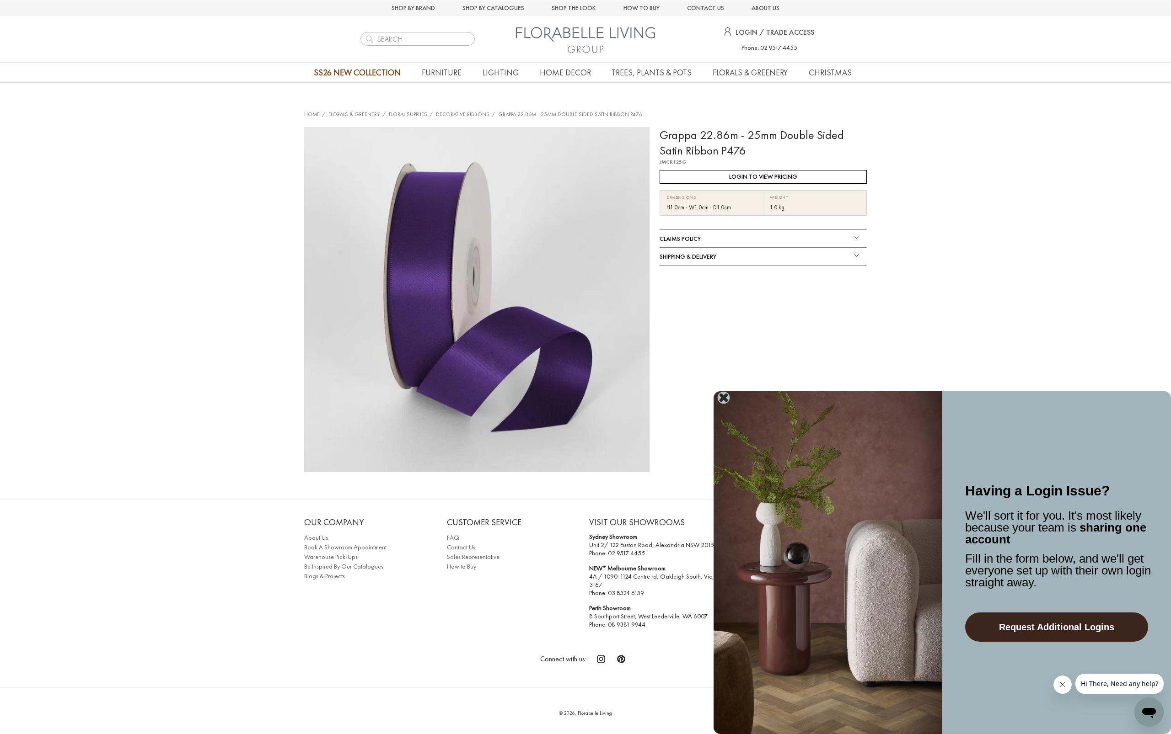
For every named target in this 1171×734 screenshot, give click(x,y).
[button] (441, 72)
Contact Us (461, 547)
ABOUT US (765, 8)
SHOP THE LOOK (574, 8)
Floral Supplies (408, 114)
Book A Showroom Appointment (345, 547)
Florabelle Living (595, 713)
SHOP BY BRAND (413, 8)
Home (312, 114)
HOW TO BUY (641, 8)
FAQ (453, 537)
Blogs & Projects (324, 576)
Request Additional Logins (1056, 627)
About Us (316, 537)
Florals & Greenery (354, 114)
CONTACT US (705, 8)
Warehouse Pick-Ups (331, 557)
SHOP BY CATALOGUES (493, 8)
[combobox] (417, 39)
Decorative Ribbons (462, 114)
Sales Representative (473, 557)
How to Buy (461, 566)
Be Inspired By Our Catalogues (343, 566)
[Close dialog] (723, 397)
